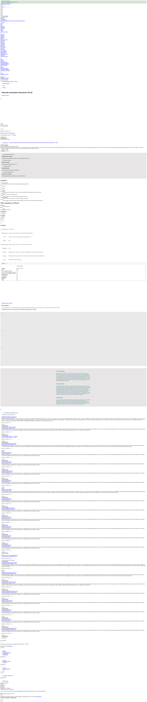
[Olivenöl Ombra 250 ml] (6, 618)
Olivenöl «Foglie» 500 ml (6, 490)
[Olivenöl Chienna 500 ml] (7, 498)
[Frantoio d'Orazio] (73, 95)
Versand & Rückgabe (7, 661)
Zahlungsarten (17, 20)
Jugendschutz (5, 654)
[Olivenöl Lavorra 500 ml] (7, 517)
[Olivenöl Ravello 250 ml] (6, 609)
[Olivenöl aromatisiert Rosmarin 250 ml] (9, 628)
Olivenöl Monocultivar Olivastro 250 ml (9, 563)
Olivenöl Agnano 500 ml (6, 527)
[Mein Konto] (1, 14)
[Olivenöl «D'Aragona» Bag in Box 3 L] (9, 416)
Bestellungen (22, 20)
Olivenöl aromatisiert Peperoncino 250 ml (9, 592)
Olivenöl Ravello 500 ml (6, 453)
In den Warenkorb (4, 138)
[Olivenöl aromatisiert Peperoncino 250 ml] (10, 591)
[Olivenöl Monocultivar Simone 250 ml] (9, 572)
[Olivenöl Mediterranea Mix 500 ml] (8, 507)
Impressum (5, 651)
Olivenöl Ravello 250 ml (6, 610)
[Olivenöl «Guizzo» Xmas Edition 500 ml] (9, 555)
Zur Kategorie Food (4, 56)
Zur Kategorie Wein (4, 31)
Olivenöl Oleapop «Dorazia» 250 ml (8, 582)
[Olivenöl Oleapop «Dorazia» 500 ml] (9, 426)
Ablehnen (2, 697)
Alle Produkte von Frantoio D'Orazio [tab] (11, 412)
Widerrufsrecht (5, 653)
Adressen (13, 20)
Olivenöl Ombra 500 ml (6, 536)
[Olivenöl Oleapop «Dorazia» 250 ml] (9, 581)
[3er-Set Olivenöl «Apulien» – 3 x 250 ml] (9, 436)
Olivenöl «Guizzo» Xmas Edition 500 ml (9, 556)
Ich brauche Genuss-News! (8, 675)
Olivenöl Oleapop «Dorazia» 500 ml (8, 427)
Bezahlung (5, 662)
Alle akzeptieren (13, 697)
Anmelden (2, 18)
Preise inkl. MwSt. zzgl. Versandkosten (7, 133)
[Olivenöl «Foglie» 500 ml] (7, 489)
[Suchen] (1, 9)
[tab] (30, 142)
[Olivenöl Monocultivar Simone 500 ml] (9, 443)
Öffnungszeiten (5, 681)
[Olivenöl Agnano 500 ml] (7, 526)
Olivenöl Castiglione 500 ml (7, 472)
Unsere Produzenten (6, 668)
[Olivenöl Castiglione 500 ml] (7, 471)
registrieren (4, 19)
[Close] (1, 124)
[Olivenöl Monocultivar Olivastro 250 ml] (9, 562)
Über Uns (4, 667)
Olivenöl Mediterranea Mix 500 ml (8, 508)
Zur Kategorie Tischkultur (5, 70)
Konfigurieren (7, 697)
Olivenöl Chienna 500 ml (6, 499)
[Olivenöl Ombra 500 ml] (6, 535)
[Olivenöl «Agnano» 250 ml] (7, 600)
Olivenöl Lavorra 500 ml (6, 518)
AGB (4, 650)
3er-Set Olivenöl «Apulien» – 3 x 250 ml (9, 437)
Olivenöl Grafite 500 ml (6, 481)
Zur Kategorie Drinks (4, 74)
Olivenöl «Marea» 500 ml (6, 462)
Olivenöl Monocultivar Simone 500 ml (9, 444)
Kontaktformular (10, 646)
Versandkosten (20, 691)
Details (3, 451)
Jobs (3, 669)
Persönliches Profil (7, 20)
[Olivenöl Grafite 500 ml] (6, 480)
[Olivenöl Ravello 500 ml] (6, 452)
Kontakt (4, 660)
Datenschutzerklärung (7, 652)
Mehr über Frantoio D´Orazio (7, 303)
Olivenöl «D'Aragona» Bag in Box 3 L (9, 417)
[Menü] (1, 6)
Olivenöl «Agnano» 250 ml (7, 601)
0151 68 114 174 (16, 644)
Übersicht (2, 20)
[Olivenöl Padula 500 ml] (6, 544)
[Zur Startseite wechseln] (5, 4)
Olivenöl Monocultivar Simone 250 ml (9, 573)
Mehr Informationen (37, 696)
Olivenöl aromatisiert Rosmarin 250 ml (9, 629)
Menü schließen (5, 16)
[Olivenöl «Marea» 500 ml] (7, 461)
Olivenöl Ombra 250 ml (6, 619)
